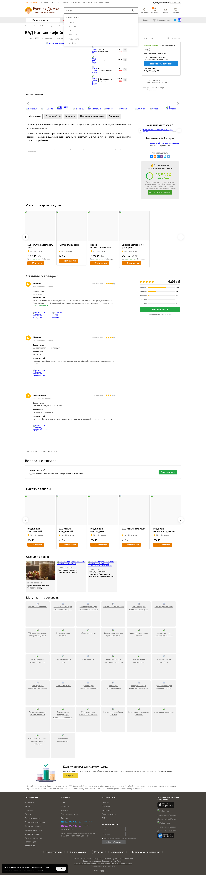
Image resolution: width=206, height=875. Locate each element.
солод (71, 22)
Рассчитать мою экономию (160, 192)
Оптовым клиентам (69, 814)
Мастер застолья (101, 2)
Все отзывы (32, 451)
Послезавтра (70, 260)
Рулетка (98, 851)
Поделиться (61, 38)
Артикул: (147, 38)
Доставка (55, 2)
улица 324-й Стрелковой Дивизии (164, 143)
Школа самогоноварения (146, 851)
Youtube (105, 802)
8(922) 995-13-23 (71, 821)
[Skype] (165, 156)
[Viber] (161, 156)
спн (70, 30)
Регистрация (30, 842)
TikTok (104, 818)
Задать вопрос (168, 472)
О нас (63, 802)
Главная (28, 26)
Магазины (29, 802)
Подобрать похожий (161, 63)
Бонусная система (33, 826)
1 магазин (44, 2)
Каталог (36, 26)
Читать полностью (40, 306)
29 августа (37, 263)
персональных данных (130, 838)
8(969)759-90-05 (161, 2)
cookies (18, 867)
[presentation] (28, 103)
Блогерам (65, 818)
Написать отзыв (160, 309)
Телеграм (106, 806)
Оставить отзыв (32, 834)
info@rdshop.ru (67, 829)
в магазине (36, 259)
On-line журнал (78, 851)
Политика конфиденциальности (87, 863)
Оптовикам (75, 2)
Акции (28, 806)
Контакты (65, 806)
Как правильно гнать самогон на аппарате (67, 571)
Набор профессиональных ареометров (105, 70)
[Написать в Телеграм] (174, 20)
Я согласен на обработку (121, 838)
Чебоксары (33, 2)
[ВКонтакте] (151, 156)
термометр (74, 38)
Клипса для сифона (105, 60)
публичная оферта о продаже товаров (116, 863)
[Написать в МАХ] (179, 20)
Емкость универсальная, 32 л (105, 50)
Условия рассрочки (33, 830)
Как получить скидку (34, 838)
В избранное (175, 38)
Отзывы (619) (53, 116)
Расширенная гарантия (35, 822)
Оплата (65, 2)
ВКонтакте (106, 810)
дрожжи (73, 26)
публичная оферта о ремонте (103, 866)
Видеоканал (117, 851)
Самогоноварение (49, 26)
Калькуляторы (163, 20)
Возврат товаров (32, 818)
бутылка (73, 34)
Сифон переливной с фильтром (105, 80)
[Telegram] (168, 156)
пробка (72, 43)
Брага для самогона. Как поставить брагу (38, 586)
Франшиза (65, 810)
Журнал (146, 20)
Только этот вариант (49, 451)
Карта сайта (30, 845)
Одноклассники (109, 814)
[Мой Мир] (158, 156)
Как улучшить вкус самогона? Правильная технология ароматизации (101, 574)
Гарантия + (87, 2)
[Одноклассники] (155, 156)
